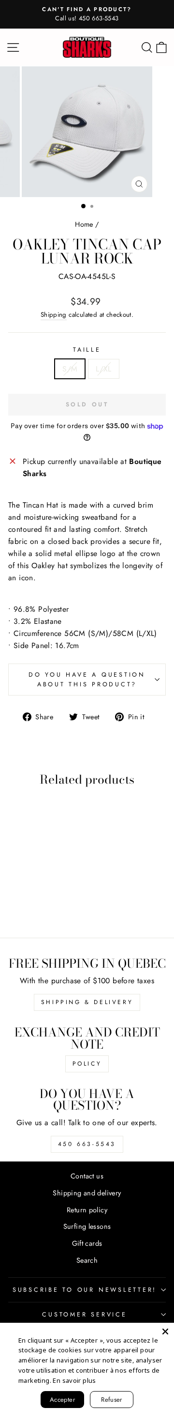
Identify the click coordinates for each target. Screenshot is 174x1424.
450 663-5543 (87, 1144)
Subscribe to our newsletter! (85, 1289)
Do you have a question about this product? (87, 679)
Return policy (87, 1210)
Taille (87, 349)
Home (84, 224)
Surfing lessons (87, 1226)
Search (87, 1260)
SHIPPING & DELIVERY (87, 1002)
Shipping (54, 314)
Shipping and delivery (87, 1193)
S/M (69, 368)
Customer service (84, 1314)
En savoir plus (74, 1380)
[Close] (165, 1331)
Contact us (87, 1176)
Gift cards (87, 1243)
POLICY (87, 1063)
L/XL (104, 368)
